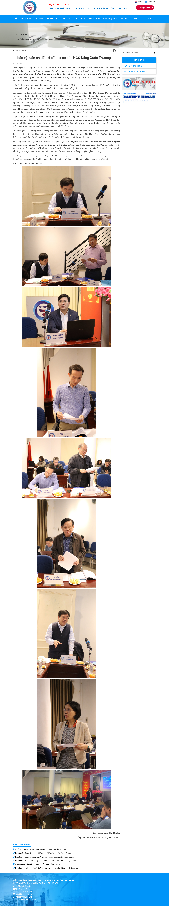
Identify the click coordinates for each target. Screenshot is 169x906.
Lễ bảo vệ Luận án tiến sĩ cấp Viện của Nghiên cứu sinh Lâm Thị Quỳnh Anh (45, 860)
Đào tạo (66, 19)
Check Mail (151, 1)
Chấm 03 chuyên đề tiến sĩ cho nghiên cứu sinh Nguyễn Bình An (40, 849)
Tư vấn (124, 19)
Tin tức (38, 19)
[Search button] (154, 52)
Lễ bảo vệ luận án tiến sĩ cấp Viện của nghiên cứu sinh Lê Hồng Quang (43, 853)
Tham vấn (79, 19)
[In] (114, 51)
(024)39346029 (146, 8)
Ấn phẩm (136, 19)
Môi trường (94, 19)
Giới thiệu (25, 19)
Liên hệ (148, 19)
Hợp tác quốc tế (110, 19)
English (140, 1)
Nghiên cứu (52, 19)
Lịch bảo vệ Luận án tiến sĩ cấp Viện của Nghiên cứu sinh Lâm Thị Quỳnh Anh (46, 868)
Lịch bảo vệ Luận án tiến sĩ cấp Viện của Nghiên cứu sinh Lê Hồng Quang (44, 857)
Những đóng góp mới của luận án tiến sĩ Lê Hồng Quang (37, 864)
